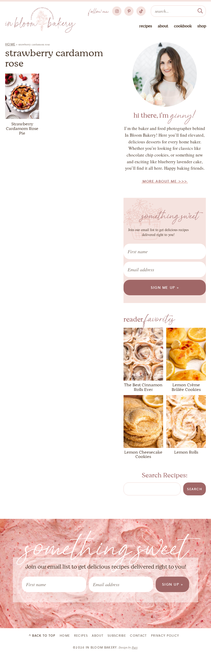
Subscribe (117, 635)
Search (194, 489)
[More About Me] (165, 74)
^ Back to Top (42, 635)
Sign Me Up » (165, 287)
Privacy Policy (165, 635)
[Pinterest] (129, 11)
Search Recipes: (165, 475)
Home (10, 44)
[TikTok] (141, 11)
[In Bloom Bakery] (40, 20)
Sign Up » (172, 584)
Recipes (145, 25)
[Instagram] (116, 11)
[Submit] (200, 10)
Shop (201, 25)
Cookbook (183, 25)
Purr (134, 647)
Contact (138, 635)
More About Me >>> (165, 181)
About (163, 25)
